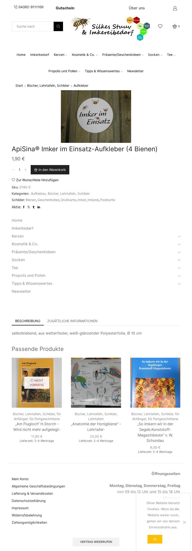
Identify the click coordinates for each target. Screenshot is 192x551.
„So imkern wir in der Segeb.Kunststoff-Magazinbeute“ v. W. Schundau (155, 432)
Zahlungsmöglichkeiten (29, 522)
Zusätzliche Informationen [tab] (72, 321)
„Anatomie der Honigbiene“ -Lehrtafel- (96, 427)
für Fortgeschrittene (45, 419)
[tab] (28, 321)
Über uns (137, 8)
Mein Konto (20, 479)
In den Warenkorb (52, 170)
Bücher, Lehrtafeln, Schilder (48, 85)
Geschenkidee (48, 200)
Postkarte (107, 200)
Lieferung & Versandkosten (32, 493)
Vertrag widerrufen (96, 542)
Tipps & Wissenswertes (102, 71)
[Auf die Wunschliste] (54, 367)
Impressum (20, 508)
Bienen (31, 200)
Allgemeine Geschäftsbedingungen (38, 486)
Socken (153, 55)
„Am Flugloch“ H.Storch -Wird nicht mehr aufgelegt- (36, 427)
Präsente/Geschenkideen (121, 55)
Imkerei (93, 200)
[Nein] (184, 522)
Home (21, 55)
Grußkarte (68, 200)
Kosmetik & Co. (83, 55)
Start (19, 85)
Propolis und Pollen (62, 71)
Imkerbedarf (39, 55)
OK (155, 539)
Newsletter (135, 71)
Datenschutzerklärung (29, 501)
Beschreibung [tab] (27, 321)
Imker (82, 200)
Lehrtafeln (96, 419)
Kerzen (59, 55)
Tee (170, 55)
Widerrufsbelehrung (27, 515)
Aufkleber (81, 85)
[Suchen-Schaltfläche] (58, 26)
